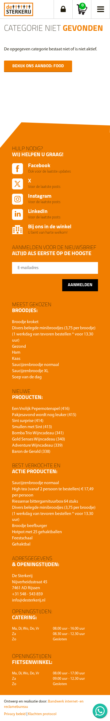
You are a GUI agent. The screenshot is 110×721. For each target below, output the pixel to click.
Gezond (19, 347)
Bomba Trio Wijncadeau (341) (38, 433)
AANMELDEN (80, 285)
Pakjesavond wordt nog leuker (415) (44, 415)
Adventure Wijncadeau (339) (37, 445)
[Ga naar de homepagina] (18, 8)
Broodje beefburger (29, 526)
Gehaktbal (21, 544)
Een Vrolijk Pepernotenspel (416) (41, 409)
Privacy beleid (15, 714)
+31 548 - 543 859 (27, 594)
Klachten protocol (42, 714)
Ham (16, 352)
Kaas (16, 359)
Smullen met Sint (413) (32, 427)
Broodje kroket (25, 322)
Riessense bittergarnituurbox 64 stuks (45, 501)
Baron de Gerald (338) (31, 452)
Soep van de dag (27, 377)
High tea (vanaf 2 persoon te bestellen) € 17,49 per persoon (52, 492)
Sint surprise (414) (28, 421)
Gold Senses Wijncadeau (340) (38, 439)
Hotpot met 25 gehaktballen (37, 532)
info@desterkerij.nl (28, 600)
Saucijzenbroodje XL (30, 371)
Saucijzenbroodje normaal (35, 365)
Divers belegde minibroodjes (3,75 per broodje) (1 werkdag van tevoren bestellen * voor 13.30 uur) (54, 334)
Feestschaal (22, 538)
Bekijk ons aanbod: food (38, 66)
